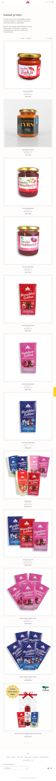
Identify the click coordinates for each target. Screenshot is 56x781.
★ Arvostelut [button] (54, 391)
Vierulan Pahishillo (28, 91)
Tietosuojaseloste (44, 757)
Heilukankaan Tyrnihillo (28, 149)
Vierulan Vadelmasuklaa (28, 384)
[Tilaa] (26, 768)
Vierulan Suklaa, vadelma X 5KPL (28, 618)
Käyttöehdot (36, 757)
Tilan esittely (20, 757)
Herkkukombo (28, 501)
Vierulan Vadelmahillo (28, 267)
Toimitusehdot (26, 760)
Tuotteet (13, 757)
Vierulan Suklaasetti (28, 559)
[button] (2, 2)
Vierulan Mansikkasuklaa (28, 325)
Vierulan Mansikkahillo (28, 208)
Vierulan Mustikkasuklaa (28, 442)
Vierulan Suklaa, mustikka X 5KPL (28, 677)
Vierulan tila (25, 777)
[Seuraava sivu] (31, 742)
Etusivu (8, 757)
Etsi (32, 760)
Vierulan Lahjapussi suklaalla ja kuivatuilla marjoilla (28, 733)
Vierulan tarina (27, 757)
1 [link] (24, 743)
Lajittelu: (23, 38)
